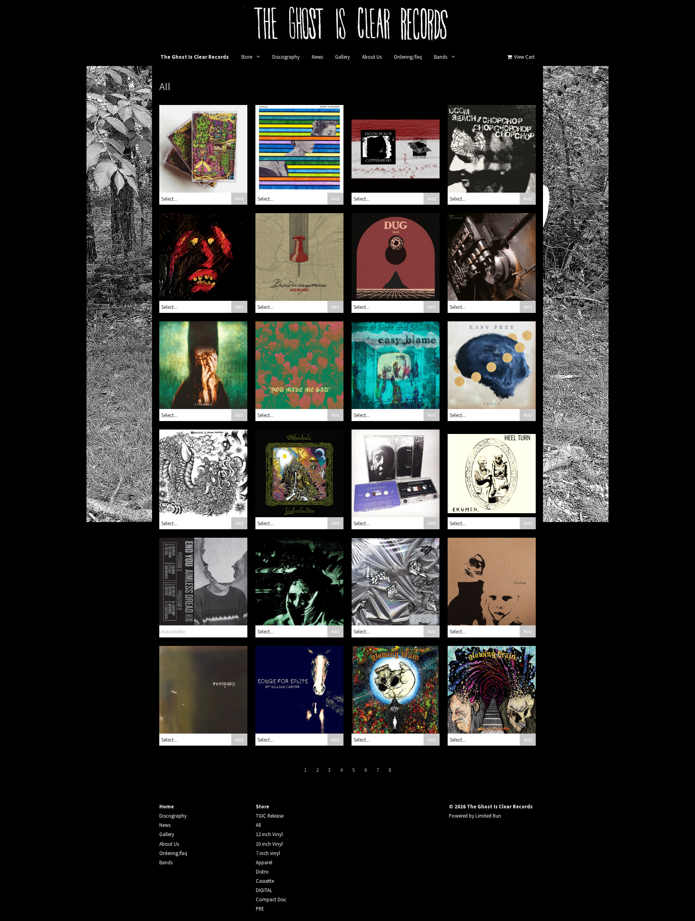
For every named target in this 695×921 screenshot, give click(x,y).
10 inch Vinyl (269, 844)
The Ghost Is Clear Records (194, 56)
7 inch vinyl (268, 853)
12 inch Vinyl (269, 834)
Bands (440, 56)
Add (239, 198)
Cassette (265, 881)
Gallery (342, 56)
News (317, 56)
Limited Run (488, 815)
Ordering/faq (408, 56)
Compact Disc (271, 899)
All (258, 825)
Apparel (264, 862)
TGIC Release (270, 815)
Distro (262, 871)
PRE (260, 908)
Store (246, 56)
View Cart (524, 56)
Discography (286, 56)
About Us (372, 56)
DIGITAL (264, 890)
